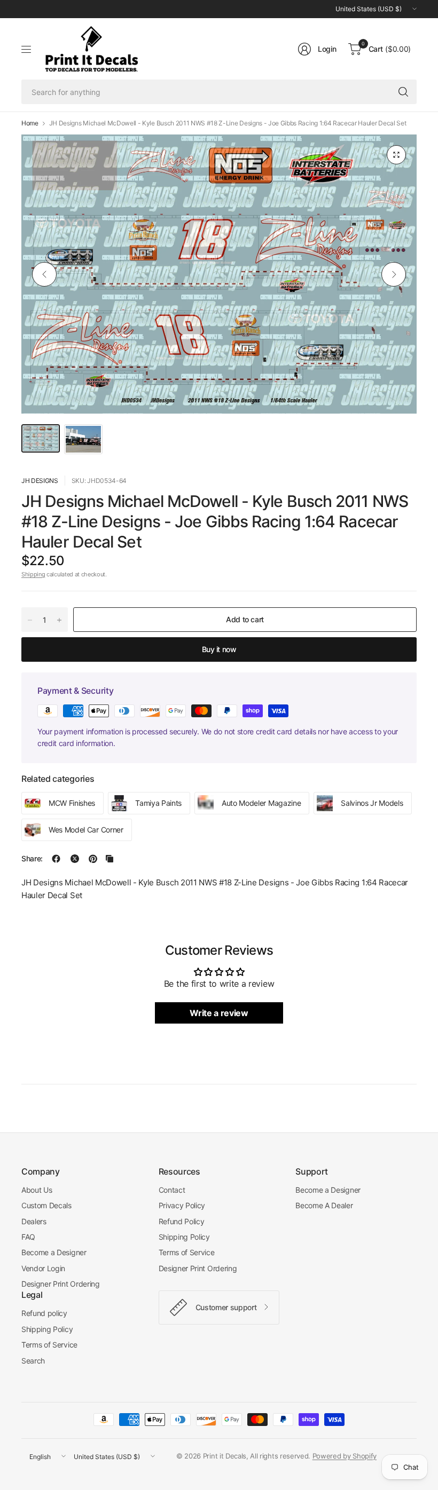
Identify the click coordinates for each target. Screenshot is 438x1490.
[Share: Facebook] (56, 859)
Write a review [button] (219, 1013)
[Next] (393, 274)
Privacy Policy (182, 1205)
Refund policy (44, 1313)
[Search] (403, 92)
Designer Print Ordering (60, 1283)
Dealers (33, 1221)
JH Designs (39, 481)
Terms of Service (187, 1252)
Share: (32, 858)
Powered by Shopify (344, 1456)
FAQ (28, 1236)
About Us (36, 1189)
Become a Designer (54, 1252)
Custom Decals (46, 1205)
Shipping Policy (184, 1236)
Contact (172, 1189)
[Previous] (44, 274)
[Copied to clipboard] (109, 859)
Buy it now (219, 649)
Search (33, 1360)
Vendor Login (43, 1268)
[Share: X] (75, 859)
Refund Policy (182, 1221)
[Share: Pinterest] (93, 859)
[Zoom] (396, 154)
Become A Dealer (324, 1205)
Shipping (33, 574)
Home (29, 123)
